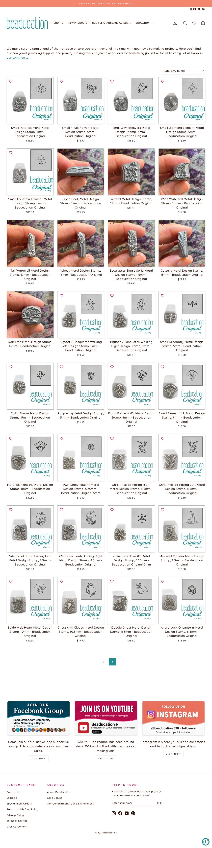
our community (18, 57)
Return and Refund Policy (23, 809)
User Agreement (17, 826)
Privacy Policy (15, 815)
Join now (38, 758)
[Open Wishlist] (194, 23)
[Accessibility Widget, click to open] (206, 842)
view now (173, 754)
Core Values (54, 797)
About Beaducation (59, 792)
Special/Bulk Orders (19, 803)
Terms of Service (17, 820)
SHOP (57, 22)
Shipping (12, 797)
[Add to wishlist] (10, 81)
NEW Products (77, 22)
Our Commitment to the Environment (70, 803)
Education (143, 22)
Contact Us (14, 792)
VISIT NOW (106, 758)
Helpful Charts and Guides (110, 22)
